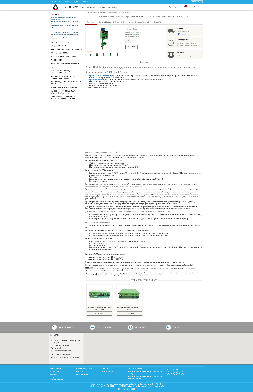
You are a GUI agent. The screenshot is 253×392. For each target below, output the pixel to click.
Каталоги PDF (91, 7)
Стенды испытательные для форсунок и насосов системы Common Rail (63, 18)
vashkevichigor (58, 348)
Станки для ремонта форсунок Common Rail (63, 30)
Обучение (177, 327)
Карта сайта (80, 371)
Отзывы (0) (157, 22)
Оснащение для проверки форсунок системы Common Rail (65, 22)
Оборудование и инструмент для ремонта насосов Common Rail (64, 38)
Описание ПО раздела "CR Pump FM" (140, 22)
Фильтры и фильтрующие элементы (65, 64)
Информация (112, 7)
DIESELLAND (138, 32)
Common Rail (56, 15)
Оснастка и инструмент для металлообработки (61, 72)
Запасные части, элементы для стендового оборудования (63, 77)
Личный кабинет (104, 327)
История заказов (107, 371)
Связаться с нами (82, 374)
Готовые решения (57, 60)
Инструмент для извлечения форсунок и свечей (66, 83)
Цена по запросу (131, 46)
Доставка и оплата (56, 380)
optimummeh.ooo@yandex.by (63, 351)
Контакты (102, 7)
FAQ (83, 7)
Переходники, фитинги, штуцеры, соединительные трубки (63, 92)
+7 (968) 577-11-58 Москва (61, 345)
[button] (122, 54)
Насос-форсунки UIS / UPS (60, 42)
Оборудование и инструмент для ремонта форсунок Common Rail (64, 26)
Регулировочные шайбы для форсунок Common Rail (65, 32)
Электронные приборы (59, 53)
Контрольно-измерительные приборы (65, 49)
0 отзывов (128, 29)
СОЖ (52, 67)
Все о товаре (91, 22)
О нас (52, 377)
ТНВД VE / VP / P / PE (58, 46)
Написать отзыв (137, 29)
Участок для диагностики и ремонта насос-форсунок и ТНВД (145, 373)
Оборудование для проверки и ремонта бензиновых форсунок (63, 97)
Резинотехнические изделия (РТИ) (64, 87)
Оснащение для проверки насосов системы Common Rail (66, 34)
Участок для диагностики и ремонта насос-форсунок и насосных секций (145, 378)
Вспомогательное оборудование (63, 56)
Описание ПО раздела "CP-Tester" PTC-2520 (112, 22)
